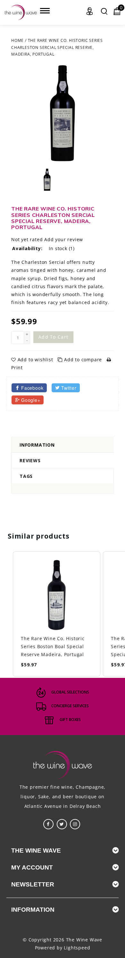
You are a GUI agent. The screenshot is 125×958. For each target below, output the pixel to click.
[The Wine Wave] (21, 12)
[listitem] (56, 614)
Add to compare (83, 359)
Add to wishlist (35, 359)
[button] (6, 614)
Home (17, 40)
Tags (26, 476)
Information (37, 445)
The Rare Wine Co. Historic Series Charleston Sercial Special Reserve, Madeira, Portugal (57, 47)
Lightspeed (77, 948)
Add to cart (53, 337)
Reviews (30, 460)
